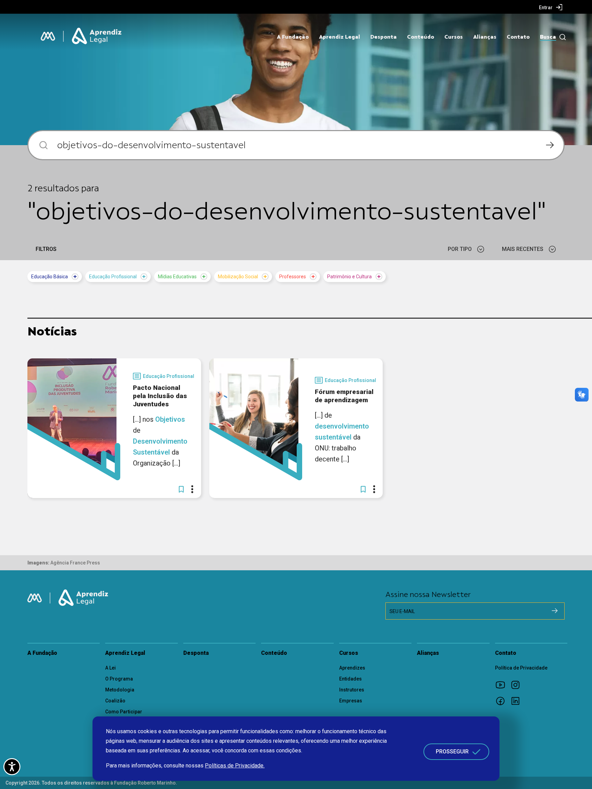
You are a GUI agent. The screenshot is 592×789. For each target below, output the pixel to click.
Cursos (453, 37)
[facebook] (502, 700)
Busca (548, 37)
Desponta (383, 37)
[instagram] (517, 684)
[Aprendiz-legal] (97, 36)
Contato (518, 37)
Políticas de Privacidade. (234, 765)
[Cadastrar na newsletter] (554, 610)
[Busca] (561, 37)
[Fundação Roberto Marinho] (48, 36)
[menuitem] (550, 7)
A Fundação (293, 37)
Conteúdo (420, 37)
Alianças (484, 37)
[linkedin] (517, 700)
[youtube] (502, 684)
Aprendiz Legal (339, 37)
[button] (181, 489)
